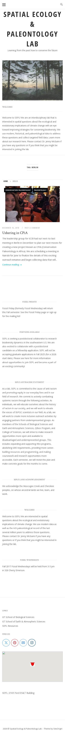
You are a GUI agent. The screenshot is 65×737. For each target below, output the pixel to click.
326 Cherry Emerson (14, 570)
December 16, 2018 (11, 228)
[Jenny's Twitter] (6, 643)
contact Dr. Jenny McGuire (47, 141)
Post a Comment (32, 228)
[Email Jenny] (23, 643)
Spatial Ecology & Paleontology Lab (32, 29)
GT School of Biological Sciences (18, 617)
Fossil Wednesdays (21, 566)
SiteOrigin (57, 729)
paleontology (40, 190)
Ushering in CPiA (15, 233)
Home (5, 181)
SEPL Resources (10, 626)
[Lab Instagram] (32, 643)
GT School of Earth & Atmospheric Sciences (23, 621)
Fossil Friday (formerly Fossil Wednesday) (22, 308)
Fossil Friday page (37, 312)
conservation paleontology (18, 190)
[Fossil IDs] (14, 643)
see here (25, 358)
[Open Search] (61, 4)
